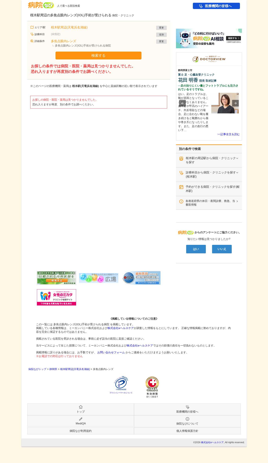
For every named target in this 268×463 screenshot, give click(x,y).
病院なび (41, 3)
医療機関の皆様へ (218, 6)
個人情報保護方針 (187, 430)
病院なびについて (187, 423)
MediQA (81, 423)
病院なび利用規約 (81, 430)
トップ (81, 411)
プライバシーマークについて (120, 393)
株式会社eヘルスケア (121, 328)
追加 (161, 34)
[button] (182, 103)
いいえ (222, 249)
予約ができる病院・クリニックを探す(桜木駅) (213, 188)
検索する (98, 55)
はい (196, 249)
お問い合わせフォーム (111, 352)
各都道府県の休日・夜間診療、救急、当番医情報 (210, 202)
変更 (161, 27)
